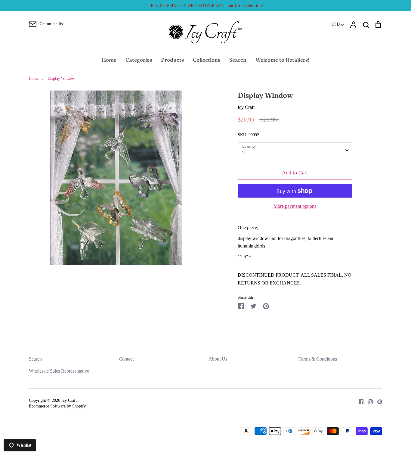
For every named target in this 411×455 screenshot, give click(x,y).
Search (237, 60)
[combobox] (295, 150)
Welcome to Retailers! (282, 60)
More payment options (294, 206)
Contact (126, 358)
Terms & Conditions (317, 358)
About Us (218, 358)
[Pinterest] (377, 401)
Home (109, 60)
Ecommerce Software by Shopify (57, 406)
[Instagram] (368, 401)
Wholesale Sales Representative (59, 371)
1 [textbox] (243, 152)
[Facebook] (358, 401)
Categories (138, 60)
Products (172, 60)
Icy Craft (246, 107)
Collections (206, 60)
